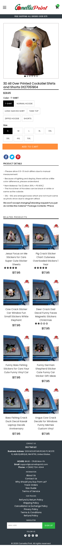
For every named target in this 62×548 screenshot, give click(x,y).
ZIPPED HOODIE (12, 118)
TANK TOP (34, 111)
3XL (7, 138)
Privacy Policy (31, 509)
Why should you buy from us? (31, 481)
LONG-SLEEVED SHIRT (15, 111)
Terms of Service (31, 491)
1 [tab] (25, 76)
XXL (50, 130)
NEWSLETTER (31, 520)
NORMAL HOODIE (25, 103)
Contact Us (31, 478)
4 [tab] (32, 76)
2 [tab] (27, 76)
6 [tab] (37, 76)
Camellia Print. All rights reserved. (35, 543)
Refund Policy (31, 515)
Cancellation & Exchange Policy (31, 506)
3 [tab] (30, 76)
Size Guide (31, 488)
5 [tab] (34, 76)
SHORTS (27, 118)
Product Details (12, 163)
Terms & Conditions (31, 512)
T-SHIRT (8, 103)
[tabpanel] (31, 51)
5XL (29, 138)
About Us (31, 475)
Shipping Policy (31, 502)
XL (39, 130)
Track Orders (31, 484)
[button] (11, 267)
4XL (18, 138)
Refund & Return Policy (31, 499)
